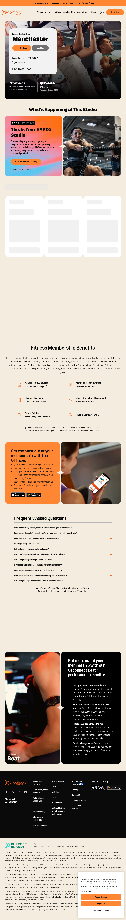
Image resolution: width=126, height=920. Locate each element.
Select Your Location (37, 783)
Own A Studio (83, 12)
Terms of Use (77, 795)
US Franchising (39, 812)
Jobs (54, 787)
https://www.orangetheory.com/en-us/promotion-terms (46, 910)
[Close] (121, 875)
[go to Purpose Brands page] (16, 845)
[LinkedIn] (25, 792)
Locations (56, 12)
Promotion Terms (79, 800)
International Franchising (38, 818)
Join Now (40, 48)
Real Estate (57, 803)
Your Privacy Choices (101, 910)
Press (35, 806)
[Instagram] (19, 792)
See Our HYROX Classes (21, 170)
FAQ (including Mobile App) (38, 799)
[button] (101, 12)
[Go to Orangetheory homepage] (12, 12)
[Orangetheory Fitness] (16, 783)
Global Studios (58, 781)
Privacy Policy (77, 790)
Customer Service (40, 825)
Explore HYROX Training (26, 161)
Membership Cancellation (11, 800)
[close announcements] (122, 3)
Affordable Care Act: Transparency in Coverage (59, 811)
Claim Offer (88, 3)
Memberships (69, 12)
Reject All (101, 904)
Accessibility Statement (77, 807)
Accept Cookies (101, 897)
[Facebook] (6, 792)
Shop (93, 12)
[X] (12, 792)
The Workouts (43, 12)
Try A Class (22, 48)
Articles (55, 792)
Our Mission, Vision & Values (40, 791)
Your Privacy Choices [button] (77, 783)
